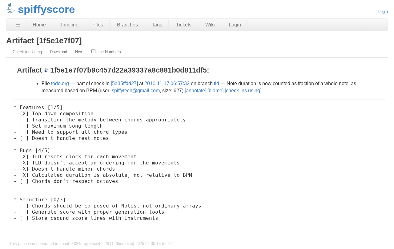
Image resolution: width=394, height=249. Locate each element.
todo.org (60, 83)
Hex (78, 51)
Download (58, 51)
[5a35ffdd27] (124, 83)
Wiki (210, 24)
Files (97, 24)
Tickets (183, 24)
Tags (157, 24)
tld (216, 83)
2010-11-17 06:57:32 (167, 83)
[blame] (215, 90)
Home (39, 24)
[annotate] (195, 90)
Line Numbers (108, 51)
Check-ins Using (27, 51)
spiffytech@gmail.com (136, 90)
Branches (127, 24)
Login (383, 11)
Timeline (69, 24)
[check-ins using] (243, 90)
